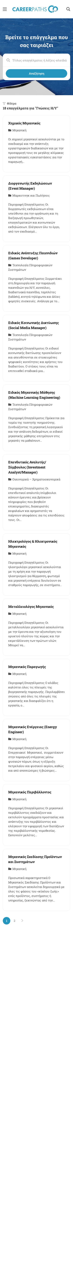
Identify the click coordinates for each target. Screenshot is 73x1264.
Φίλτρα (11, 103)
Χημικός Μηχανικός (24, 123)
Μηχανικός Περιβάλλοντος (29, 792)
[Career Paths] (35, 9)
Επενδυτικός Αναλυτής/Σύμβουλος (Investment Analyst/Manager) (27, 467)
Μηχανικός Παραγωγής (27, 666)
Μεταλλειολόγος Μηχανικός (31, 606)
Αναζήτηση (36, 73)
